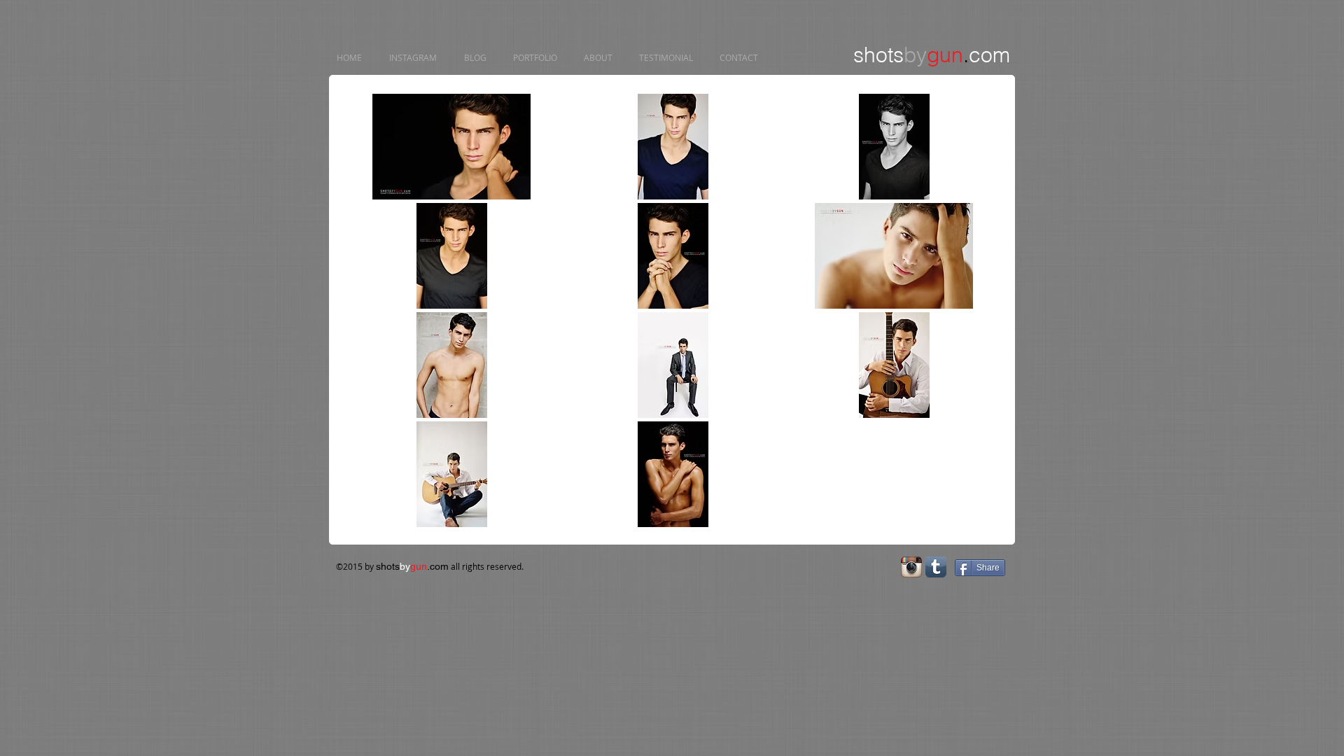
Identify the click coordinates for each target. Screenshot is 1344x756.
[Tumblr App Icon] (935, 567)
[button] (452, 147)
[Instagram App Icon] (911, 567)
